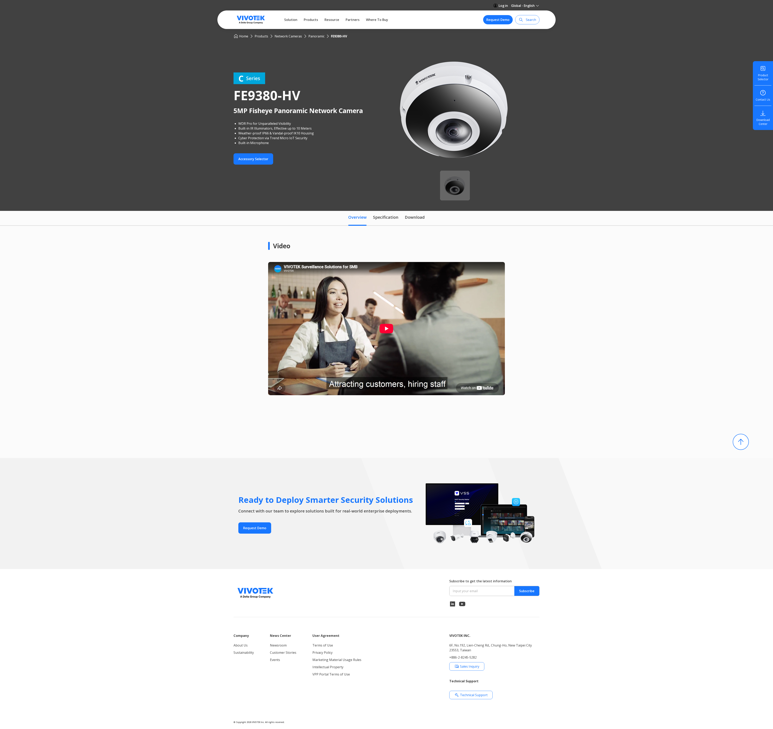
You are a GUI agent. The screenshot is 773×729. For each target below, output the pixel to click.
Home (243, 36)
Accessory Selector (253, 159)
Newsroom (278, 645)
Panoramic (316, 36)
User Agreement (325, 635)
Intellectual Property (327, 667)
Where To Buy (377, 20)
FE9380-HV (339, 36)
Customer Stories (283, 652)
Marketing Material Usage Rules (336, 660)
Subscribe (526, 591)
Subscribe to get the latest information (480, 581)
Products (311, 20)
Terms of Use (322, 645)
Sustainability (244, 652)
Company (241, 635)
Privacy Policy (322, 652)
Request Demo (497, 20)
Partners (353, 20)
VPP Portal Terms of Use (331, 674)
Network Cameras (288, 36)
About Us (241, 645)
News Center (280, 635)
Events (275, 660)
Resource (331, 20)
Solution (290, 20)
